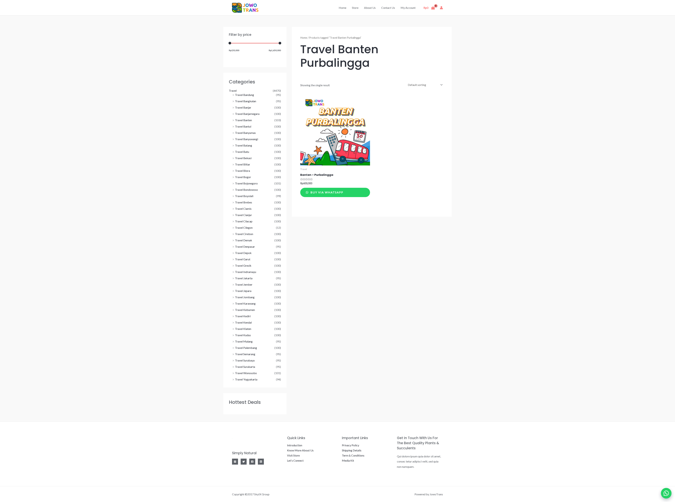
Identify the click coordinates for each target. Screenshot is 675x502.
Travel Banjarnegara (247, 113)
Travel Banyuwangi (246, 139)
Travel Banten (243, 120)
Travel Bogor (243, 177)
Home (342, 7)
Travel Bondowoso (246, 189)
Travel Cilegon (244, 227)
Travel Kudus (243, 335)
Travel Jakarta (243, 278)
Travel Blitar (242, 164)
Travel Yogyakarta (246, 379)
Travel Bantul (243, 126)
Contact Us (388, 7)
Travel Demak (243, 240)
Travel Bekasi (243, 158)
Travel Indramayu (245, 271)
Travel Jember (243, 284)
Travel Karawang (245, 303)
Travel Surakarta (245, 366)
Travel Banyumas (245, 132)
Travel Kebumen (245, 309)
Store (355, 7)
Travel (233, 90)
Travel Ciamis (243, 208)
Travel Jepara (243, 290)
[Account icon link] (441, 7)
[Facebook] (252, 462)
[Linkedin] (261, 462)
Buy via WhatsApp (326, 192)
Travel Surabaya (245, 360)
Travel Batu (242, 151)
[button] (666, 493)
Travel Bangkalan (245, 101)
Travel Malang (244, 341)
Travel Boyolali (244, 196)
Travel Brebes (243, 202)
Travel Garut (242, 259)
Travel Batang (243, 145)
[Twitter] (244, 462)
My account (408, 7)
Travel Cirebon (244, 234)
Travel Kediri (243, 316)
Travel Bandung (244, 94)
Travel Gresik (243, 265)
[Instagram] (235, 462)
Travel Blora (242, 170)
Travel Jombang (245, 297)
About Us (370, 7)
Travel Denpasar (245, 246)
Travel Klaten (243, 328)
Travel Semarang (245, 354)
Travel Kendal (243, 322)
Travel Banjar (243, 107)
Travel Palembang (246, 347)
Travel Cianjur (243, 215)
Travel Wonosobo (246, 373)
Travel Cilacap (243, 221)
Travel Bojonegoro (246, 183)
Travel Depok (243, 253)
